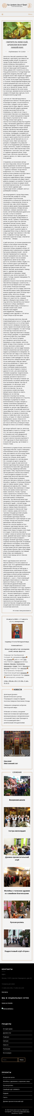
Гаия (24, 659)
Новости (18, 689)
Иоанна (26, 675)
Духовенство (7, 1033)
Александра (8, 666)
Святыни (5, 1041)
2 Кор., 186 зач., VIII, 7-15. (12, 681)
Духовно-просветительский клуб (13, 1101)
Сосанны (9, 659)
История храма (7, 1029)
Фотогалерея (7, 1053)
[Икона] (17, 638)
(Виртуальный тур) (11, 763)
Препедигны (20, 664)
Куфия (15, 666)
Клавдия (6, 664)
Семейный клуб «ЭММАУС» (11, 1089)
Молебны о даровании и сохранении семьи (16, 1081)
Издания (5, 1093)
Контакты (5, 992)
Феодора (26, 666)
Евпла (24, 657)
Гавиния (17, 662)
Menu (30, 14)
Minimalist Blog (24, 1111)
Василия (6, 668)
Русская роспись (8, 1085)
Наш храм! (7, 761)
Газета (5, 1097)
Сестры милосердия (17, 831)
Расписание (6, 1049)
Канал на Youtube (7, 1003)
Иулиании (23, 673)
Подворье (6, 1037)
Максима (13, 664)
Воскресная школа (9, 1077)
